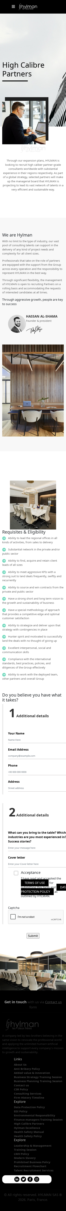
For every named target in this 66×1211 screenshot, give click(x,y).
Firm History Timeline (29, 1097)
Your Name (16, 733)
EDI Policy (20, 1111)
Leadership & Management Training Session (33, 1148)
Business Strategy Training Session (38, 1077)
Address (14, 782)
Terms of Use (35, 883)
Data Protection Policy (29, 1107)
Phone (12, 765)
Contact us (53, 1002)
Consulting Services (27, 1093)
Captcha (13, 908)
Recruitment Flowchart (30, 1166)
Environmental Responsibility (34, 1115)
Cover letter (16, 857)
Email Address (18, 750)
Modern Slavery (25, 1158)
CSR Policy (21, 1089)
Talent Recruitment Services (33, 1170)
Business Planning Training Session (38, 1081)
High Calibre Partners (29, 1123)
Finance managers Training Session (38, 1119)
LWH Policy (21, 1154)
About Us (20, 1064)
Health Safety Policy (28, 1136)
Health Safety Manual (29, 1132)
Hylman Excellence (27, 1128)
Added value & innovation (32, 1073)
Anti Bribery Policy (27, 1069)
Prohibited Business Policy (32, 1162)
